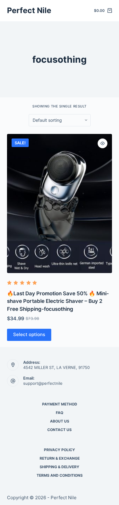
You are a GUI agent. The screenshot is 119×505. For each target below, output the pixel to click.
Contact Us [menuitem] (59, 429)
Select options (29, 334)
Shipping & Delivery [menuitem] (59, 467)
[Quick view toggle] (102, 143)
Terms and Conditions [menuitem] (60, 475)
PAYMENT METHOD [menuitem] (59, 404)
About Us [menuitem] (59, 421)
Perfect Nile (29, 10)
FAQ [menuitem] (59, 412)
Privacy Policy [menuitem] (59, 449)
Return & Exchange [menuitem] (60, 458)
